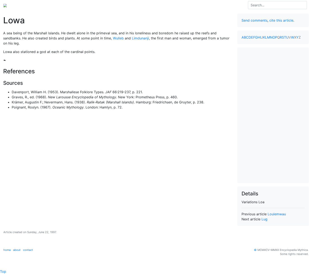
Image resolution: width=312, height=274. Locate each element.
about (17, 250)
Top (3, 271)
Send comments (254, 20)
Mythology (20, 5)
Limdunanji (140, 38)
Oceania (38, 5)
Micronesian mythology (67, 5)
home (7, 250)
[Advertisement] (273, 115)
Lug (264, 219)
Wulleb (118, 38)
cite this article (281, 20)
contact (28, 250)
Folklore (96, 5)
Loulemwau (277, 214)
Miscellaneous (117, 5)
